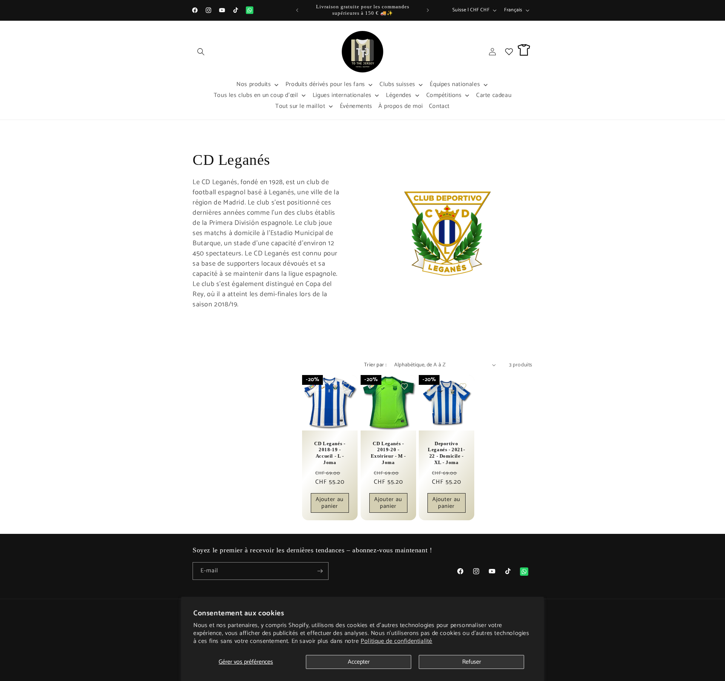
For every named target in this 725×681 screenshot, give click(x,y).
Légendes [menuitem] (399, 95)
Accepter (359, 662)
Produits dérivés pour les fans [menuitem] (325, 84)
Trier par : (375, 365)
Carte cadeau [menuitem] (493, 95)
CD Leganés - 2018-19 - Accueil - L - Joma (329, 452)
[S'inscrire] (320, 571)
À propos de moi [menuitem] (400, 106)
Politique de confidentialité (396, 641)
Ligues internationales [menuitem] (342, 95)
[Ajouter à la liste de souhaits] (346, 386)
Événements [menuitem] (356, 106)
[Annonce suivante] (428, 10)
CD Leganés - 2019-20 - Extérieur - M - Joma (388, 452)
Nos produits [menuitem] (253, 84)
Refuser (471, 662)
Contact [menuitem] (439, 106)
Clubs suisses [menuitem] (397, 84)
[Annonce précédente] (297, 10)
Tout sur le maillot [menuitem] (300, 106)
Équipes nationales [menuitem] (455, 84)
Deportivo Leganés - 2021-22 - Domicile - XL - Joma (446, 452)
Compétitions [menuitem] (444, 95)
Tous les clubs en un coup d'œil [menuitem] (256, 95)
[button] (201, 51)
